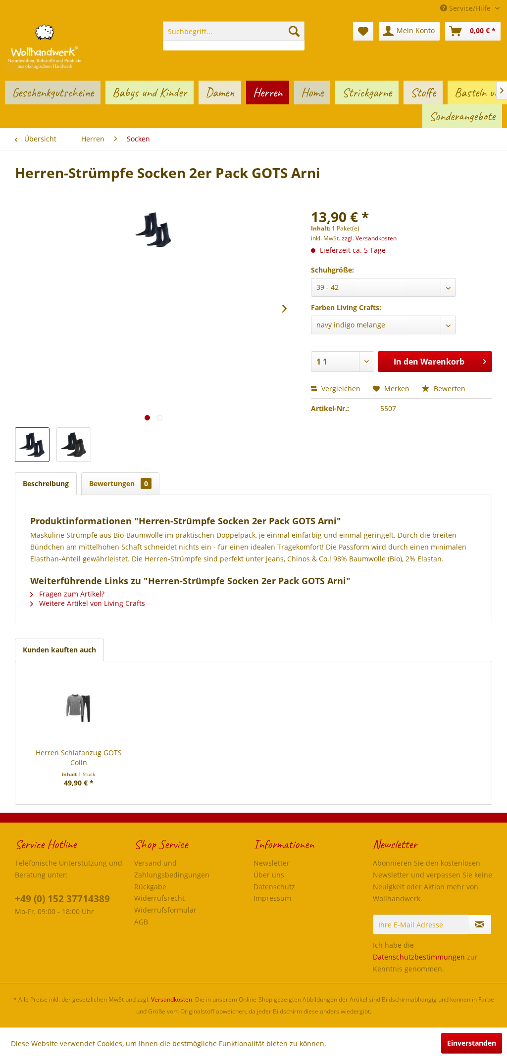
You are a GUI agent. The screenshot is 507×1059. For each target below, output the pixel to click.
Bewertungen (118, 483)
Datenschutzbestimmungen (419, 957)
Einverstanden (471, 1043)
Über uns (269, 874)
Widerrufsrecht (159, 898)
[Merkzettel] (363, 31)
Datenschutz (274, 886)
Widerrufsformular (165, 910)
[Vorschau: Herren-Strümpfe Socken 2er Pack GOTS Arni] (32, 444)
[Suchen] (294, 31)
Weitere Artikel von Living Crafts (91, 603)
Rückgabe (150, 886)
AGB (141, 921)
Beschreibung (46, 483)
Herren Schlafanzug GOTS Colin (79, 757)
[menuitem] (234, 35)
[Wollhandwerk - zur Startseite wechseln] (44, 46)
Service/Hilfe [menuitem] (470, 8)
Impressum (272, 898)
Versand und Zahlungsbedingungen (171, 868)
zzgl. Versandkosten (369, 238)
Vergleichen (339, 388)
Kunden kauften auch (59, 649)
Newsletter (272, 863)
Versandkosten (171, 999)
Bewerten (448, 388)
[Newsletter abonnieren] (480, 924)
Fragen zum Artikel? (70, 594)
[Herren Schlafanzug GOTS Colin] (79, 708)
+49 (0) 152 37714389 (62, 898)
